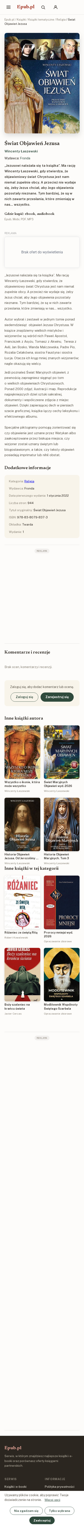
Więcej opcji (52, 1500)
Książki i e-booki (15, 1486)
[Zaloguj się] (56, 7)
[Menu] (8, 7)
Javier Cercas (13, 1013)
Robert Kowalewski (16, 937)
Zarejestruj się (57, 697)
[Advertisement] (42, 598)
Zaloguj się (24, 697)
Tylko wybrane (59, 1511)
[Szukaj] (43, 7)
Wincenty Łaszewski (21, 151)
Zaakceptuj (42, 1520)
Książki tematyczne (41, 19)
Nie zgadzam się (26, 1511)
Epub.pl (25, 7)
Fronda (25, 158)
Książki (21, 19)
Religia (61, 19)
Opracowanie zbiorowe (58, 941)
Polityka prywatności (59, 1486)
